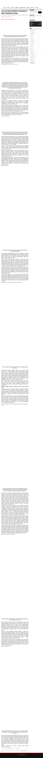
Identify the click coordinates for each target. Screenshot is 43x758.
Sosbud (12, 7)
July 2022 (31, 35)
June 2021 (31, 46)
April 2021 (31, 49)
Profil (37, 7)
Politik (8, 7)
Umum (28, 7)
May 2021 (31, 48)
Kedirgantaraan (22, 7)
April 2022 (31, 38)
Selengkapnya (32, 62)
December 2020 (32, 56)
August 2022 (32, 33)
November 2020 (32, 57)
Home (5, 7)
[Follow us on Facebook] (30, 17)
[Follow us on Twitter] (32, 17)
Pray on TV (32, 7)
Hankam (16, 7)
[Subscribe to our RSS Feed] (34, 17)
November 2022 (32, 30)
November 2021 (32, 41)
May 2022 (31, 36)
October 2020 (32, 59)
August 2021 (32, 43)
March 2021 (32, 51)
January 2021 (32, 54)
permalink (17, 748)
